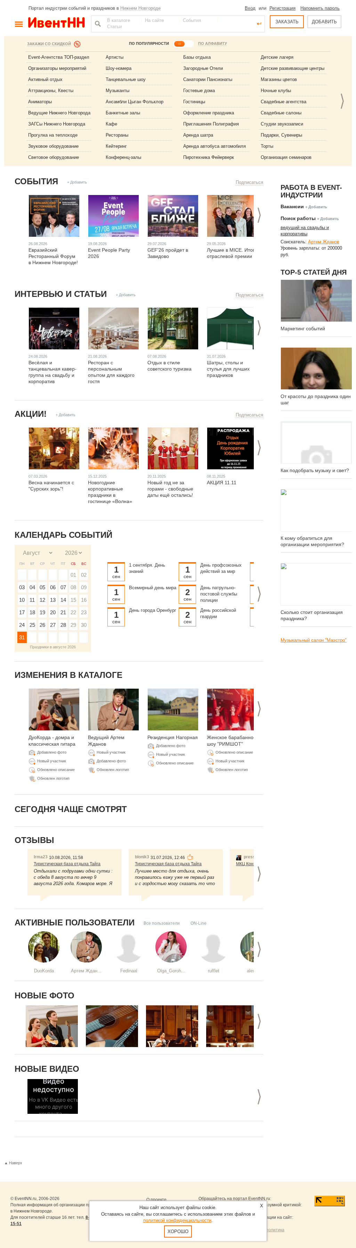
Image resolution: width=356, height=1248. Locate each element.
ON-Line (199, 923)
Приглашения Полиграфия (211, 124)
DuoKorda (44, 970)
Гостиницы (194, 101)
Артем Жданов (323, 241)
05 (42, 587)
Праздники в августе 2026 (53, 647)
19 (42, 612)
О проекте (156, 1199)
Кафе (111, 124)
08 (73, 587)
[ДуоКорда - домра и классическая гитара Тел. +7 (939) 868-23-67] (52, 1026)
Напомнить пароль (320, 8)
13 (53, 600)
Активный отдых (45, 79)
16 (84, 600)
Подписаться (249, 182)
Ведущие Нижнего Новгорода (59, 112)
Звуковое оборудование (53, 146)
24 (22, 625)
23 (84, 612)
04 (32, 587)
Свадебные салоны (281, 112)
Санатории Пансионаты (207, 79)
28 (63, 625)
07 (63, 587)
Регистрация (282, 8)
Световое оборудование (53, 157)
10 (22, 600)
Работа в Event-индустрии (311, 191)
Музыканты (117, 90)
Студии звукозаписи (282, 124)
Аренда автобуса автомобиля (214, 146)
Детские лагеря (277, 57)
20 (53, 612)
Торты (267, 146)
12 (42, 600)
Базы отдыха (197, 57)
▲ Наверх (13, 1163)
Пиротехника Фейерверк (208, 157)
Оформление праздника (208, 112)
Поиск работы (298, 218)
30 (84, 625)
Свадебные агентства (283, 101)
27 (53, 625)
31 (22, 637)
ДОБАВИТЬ (324, 21)
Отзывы (34, 840)
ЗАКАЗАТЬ (287, 21)
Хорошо (178, 1231)
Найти (97, 23)
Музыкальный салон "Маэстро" (314, 640)
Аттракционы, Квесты (50, 90)
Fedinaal (128, 970)
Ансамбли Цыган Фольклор (134, 101)
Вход (250, 8)
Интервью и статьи (61, 294)
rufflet (213, 970)
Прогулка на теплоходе (53, 135)
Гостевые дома (199, 90)
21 (63, 612)
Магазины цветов (279, 79)
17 (22, 612)
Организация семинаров (286, 157)
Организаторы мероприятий (57, 68)
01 (73, 575)
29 (73, 625)
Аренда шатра (198, 135)
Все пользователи (162, 923)
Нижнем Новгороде (140, 8)
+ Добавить (77, 182)
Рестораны (117, 135)
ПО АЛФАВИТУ (212, 43)
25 (32, 625)
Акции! (31, 414)
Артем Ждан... (86, 970)
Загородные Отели (203, 68)
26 (42, 625)
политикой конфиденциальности (177, 1220)
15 (73, 600)
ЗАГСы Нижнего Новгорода (56, 124)
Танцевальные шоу (126, 79)
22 (73, 612)
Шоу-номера (118, 68)
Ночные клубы (276, 90)
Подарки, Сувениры (281, 135)
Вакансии (292, 206)
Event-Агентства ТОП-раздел (58, 57)
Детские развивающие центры (292, 68)
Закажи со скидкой (49, 44)
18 (32, 612)
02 (84, 575)
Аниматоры (40, 101)
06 (53, 587)
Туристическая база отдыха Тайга (67, 863)
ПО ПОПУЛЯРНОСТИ (149, 43)
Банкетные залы (123, 112)
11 (32, 600)
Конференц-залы (123, 157)
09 (84, 587)
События (36, 181)
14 (63, 600)
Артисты (114, 57)
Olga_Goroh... (171, 970)
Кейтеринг (116, 146)
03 (22, 587)
